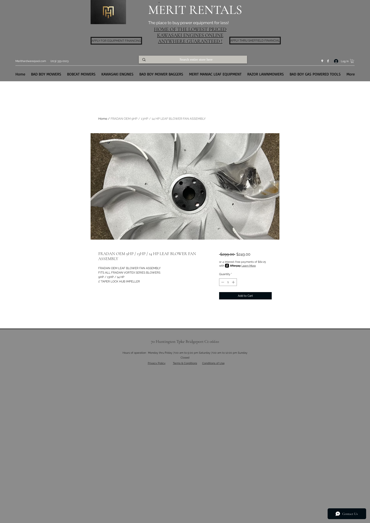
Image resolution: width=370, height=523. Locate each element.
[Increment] (233, 282)
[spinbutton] (228, 282)
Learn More (248, 265)
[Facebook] (328, 61)
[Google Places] (322, 61)
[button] (352, 61)
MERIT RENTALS (195, 10)
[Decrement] (222, 282)
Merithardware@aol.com (30, 61)
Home (102, 118)
